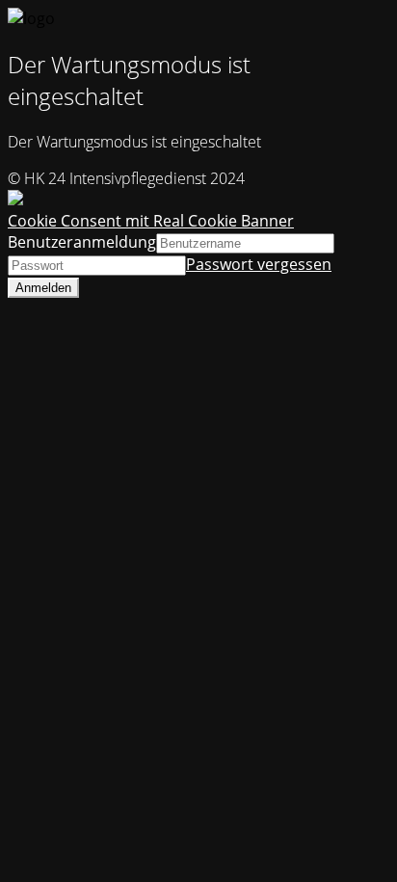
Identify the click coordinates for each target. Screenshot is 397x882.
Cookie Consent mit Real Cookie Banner (151, 220)
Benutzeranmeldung (82, 242)
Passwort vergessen (258, 264)
